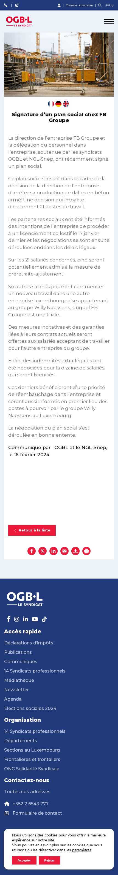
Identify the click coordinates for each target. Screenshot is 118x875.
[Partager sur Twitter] (42, 551)
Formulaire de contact (37, 813)
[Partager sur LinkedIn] (53, 551)
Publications (18, 652)
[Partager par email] (64, 551)
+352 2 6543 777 (31, 803)
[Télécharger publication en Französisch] (51, 104)
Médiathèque (19, 680)
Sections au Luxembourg (32, 750)
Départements (20, 740)
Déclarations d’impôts (28, 643)
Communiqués (20, 661)
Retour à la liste (34, 530)
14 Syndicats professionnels (35, 671)
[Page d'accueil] (24, 21)
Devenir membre (80, 5)
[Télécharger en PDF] (75, 551)
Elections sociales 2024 (30, 708)
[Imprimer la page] (86, 551)
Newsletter (16, 689)
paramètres (81, 850)
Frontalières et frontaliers (32, 759)
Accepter (24, 860)
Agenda (13, 699)
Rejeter (49, 860)
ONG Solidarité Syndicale (31, 768)
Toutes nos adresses (27, 791)
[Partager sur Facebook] (31, 551)
